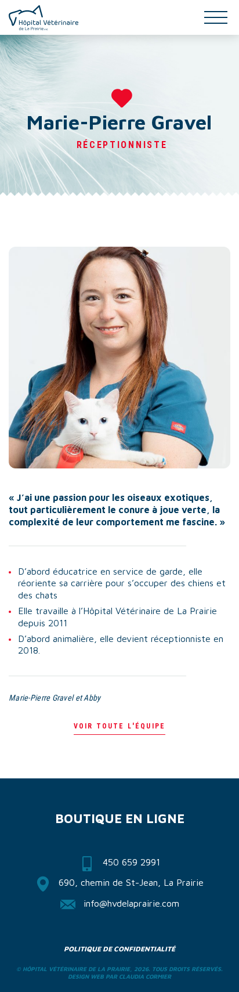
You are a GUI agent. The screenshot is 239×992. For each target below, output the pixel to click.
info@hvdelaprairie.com (131, 903)
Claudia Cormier (145, 976)
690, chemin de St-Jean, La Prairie (131, 882)
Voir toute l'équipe (119, 726)
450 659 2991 (131, 862)
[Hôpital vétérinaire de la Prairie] (43, 17)
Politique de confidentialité (119, 948)
